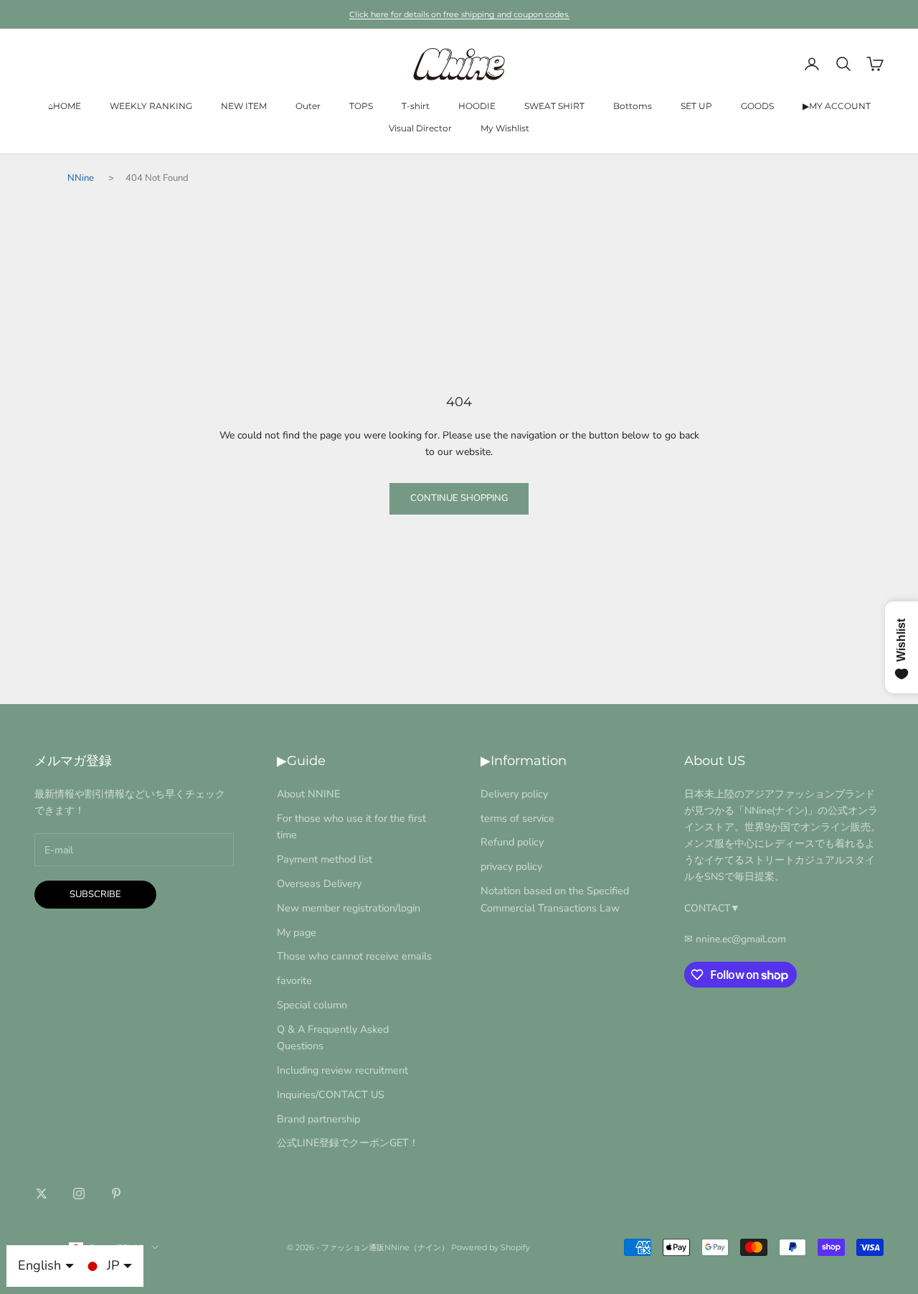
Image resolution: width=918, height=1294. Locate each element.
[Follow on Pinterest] (116, 1193)
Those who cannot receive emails (354, 956)
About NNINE (308, 794)
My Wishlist (505, 128)
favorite (294, 980)
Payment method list (324, 859)
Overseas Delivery (319, 883)
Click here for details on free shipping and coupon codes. (459, 14)
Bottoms (632, 105)
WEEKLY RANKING (151, 105)
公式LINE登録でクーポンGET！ (348, 1142)
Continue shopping (459, 498)
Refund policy (512, 842)
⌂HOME (64, 105)
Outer (308, 105)
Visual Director (420, 128)
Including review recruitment (342, 1070)
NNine (80, 178)
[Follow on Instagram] (79, 1193)
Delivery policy (514, 794)
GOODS (757, 105)
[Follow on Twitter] (41, 1193)
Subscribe (95, 894)
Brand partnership (318, 1119)
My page (296, 932)
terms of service (517, 818)
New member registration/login (348, 908)
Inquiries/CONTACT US (330, 1094)
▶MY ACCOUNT (837, 105)
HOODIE (477, 105)
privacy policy (511, 866)
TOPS (361, 105)
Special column (312, 1005)
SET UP (696, 105)
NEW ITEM (244, 105)
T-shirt (416, 105)
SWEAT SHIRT (554, 105)
